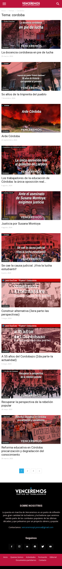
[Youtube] (50, 547)
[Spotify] (35, 547)
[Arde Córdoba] (31, 118)
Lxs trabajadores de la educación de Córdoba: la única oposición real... (25, 179)
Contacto (42, 560)
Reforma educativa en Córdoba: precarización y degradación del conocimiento (22, 451)
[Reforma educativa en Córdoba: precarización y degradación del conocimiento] (31, 429)
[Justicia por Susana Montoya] (31, 205)
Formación (42, 557)
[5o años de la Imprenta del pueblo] (31, 76)
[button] (58, 4)
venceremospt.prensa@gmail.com (37, 527)
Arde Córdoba (10, 136)
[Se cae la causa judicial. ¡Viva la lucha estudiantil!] (31, 247)
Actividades (30, 557)
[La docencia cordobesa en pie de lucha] (31, 34)
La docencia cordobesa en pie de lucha (27, 52)
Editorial (53, 557)
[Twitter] (43, 547)
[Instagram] (19, 547)
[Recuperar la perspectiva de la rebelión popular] (31, 384)
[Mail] (27, 547)
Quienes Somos (16, 557)
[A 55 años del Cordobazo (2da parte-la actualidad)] (31, 338)
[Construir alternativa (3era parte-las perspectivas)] (31, 293)
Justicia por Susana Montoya (20, 223)
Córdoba (5, 48)
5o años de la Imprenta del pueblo (23, 94)
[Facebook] (11, 547)
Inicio (3, 10)
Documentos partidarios (26, 560)
